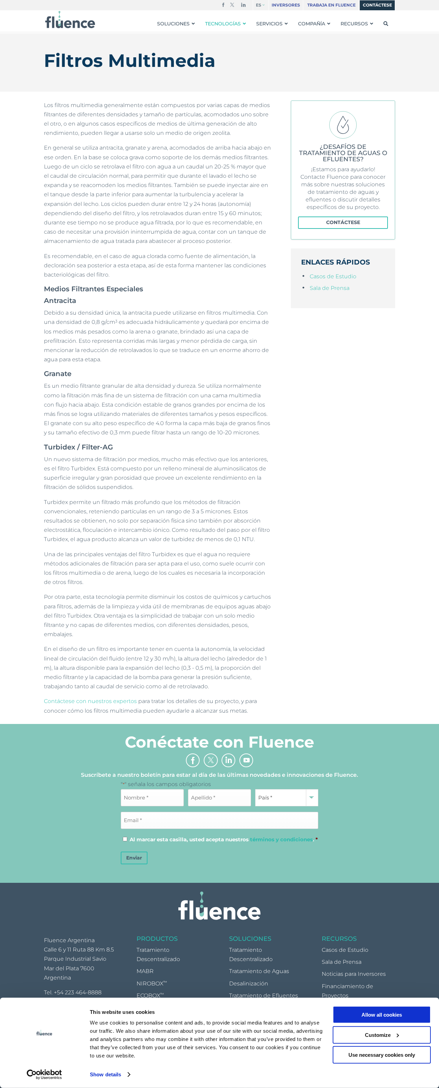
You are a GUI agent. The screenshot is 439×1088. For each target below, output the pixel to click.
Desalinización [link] (248, 983)
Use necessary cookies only (381, 1055)
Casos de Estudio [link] (333, 276)
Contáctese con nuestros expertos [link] (90, 701)
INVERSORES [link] (286, 5)
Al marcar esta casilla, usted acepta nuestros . (224, 839)
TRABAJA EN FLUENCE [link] (331, 5)
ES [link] (258, 5)
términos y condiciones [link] (281, 839)
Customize (378, 1035)
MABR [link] (145, 971)
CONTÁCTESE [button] (343, 222)
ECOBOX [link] (150, 995)
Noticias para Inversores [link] (354, 974)
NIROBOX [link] (152, 983)
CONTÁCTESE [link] (377, 5)
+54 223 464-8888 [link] (78, 992)
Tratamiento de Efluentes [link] (263, 995)
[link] (44, 1074)
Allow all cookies (381, 1015)
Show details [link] (105, 1074)
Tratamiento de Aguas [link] (259, 971)
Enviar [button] (134, 858)
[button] (223, 6)
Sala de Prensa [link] (329, 288)
